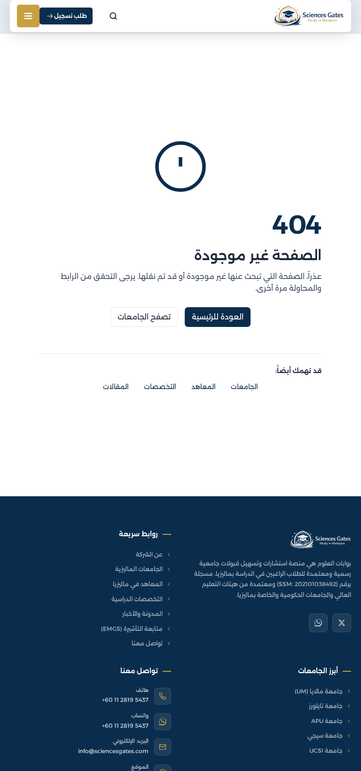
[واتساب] (318, 622)
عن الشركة (149, 554)
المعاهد (203, 386)
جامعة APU (327, 720)
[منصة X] (341, 622)
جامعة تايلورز (326, 705)
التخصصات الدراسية (137, 599)
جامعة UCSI (326, 750)
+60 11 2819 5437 (125, 699)
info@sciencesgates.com (113, 751)
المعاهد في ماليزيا (138, 584)
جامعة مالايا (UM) (319, 691)
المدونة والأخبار (142, 613)
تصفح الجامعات (144, 316)
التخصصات (160, 386)
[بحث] (113, 16)
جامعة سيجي (325, 735)
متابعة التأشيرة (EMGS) (132, 628)
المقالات (116, 386)
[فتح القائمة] (28, 16)
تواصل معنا (147, 643)
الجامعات (244, 386)
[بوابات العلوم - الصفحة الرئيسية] (320, 539)
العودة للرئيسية (218, 316)
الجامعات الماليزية (139, 568)
